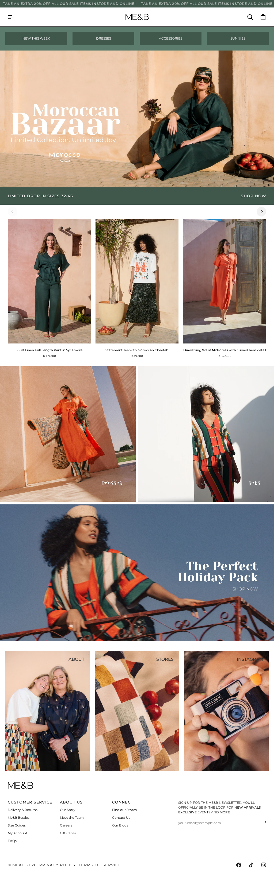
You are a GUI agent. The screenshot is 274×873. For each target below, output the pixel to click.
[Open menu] (14, 16)
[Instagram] (263, 865)
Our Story (67, 810)
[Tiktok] (251, 865)
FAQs (12, 841)
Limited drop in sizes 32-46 (40, 196)
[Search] (247, 16)
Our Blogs (120, 825)
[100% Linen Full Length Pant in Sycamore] (49, 281)
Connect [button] (123, 802)
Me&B (18, 865)
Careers (66, 825)
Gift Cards (68, 833)
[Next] (261, 212)
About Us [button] (71, 802)
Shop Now (253, 196)
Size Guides (17, 825)
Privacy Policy (57, 865)
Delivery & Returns (22, 810)
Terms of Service (100, 865)
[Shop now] (137, 196)
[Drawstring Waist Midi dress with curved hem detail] (224, 281)
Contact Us (121, 818)
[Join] (261, 822)
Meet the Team (72, 818)
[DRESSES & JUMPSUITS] (68, 434)
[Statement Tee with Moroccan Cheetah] (136, 281)
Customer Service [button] (30, 802)
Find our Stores (124, 810)
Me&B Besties (18, 818)
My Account (17, 833)
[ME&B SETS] (206, 434)
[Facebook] (238, 865)
